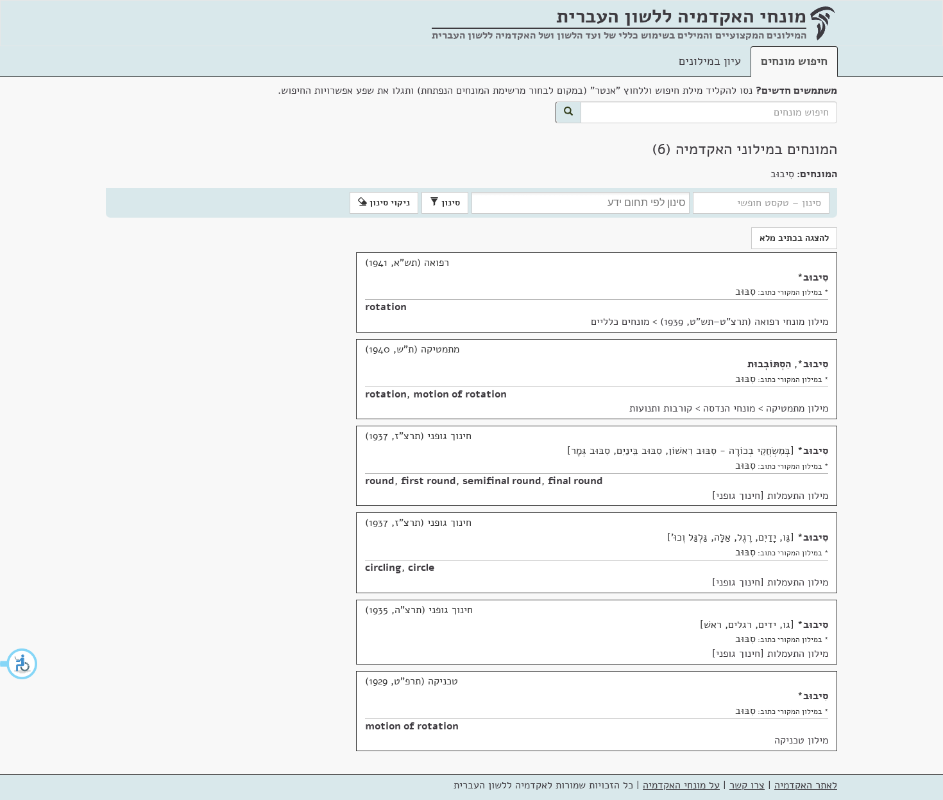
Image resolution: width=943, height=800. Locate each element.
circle (421, 568)
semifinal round (502, 481)
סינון (449, 202)
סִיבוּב (815, 277)
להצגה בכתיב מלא (794, 238)
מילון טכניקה (801, 740)
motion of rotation (460, 394)
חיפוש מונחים (794, 61)
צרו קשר (747, 785)
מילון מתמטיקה (797, 408)
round (380, 481)
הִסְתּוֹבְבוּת (769, 364)
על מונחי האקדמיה (681, 785)
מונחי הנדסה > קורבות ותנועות (692, 408)
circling (383, 568)
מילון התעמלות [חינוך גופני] (770, 496)
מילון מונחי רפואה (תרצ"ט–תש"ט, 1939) (744, 322)
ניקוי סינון (388, 202)
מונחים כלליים (620, 322)
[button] (19, 664)
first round (428, 481)
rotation (386, 307)
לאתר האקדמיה (805, 785)
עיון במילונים (710, 61)
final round (575, 481)
